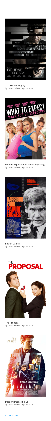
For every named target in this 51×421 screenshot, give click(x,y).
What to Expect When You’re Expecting (25, 164)
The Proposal (12, 322)
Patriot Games (12, 243)
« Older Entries (11, 415)
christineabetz (14, 88)
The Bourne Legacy (15, 85)
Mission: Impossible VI (16, 401)
